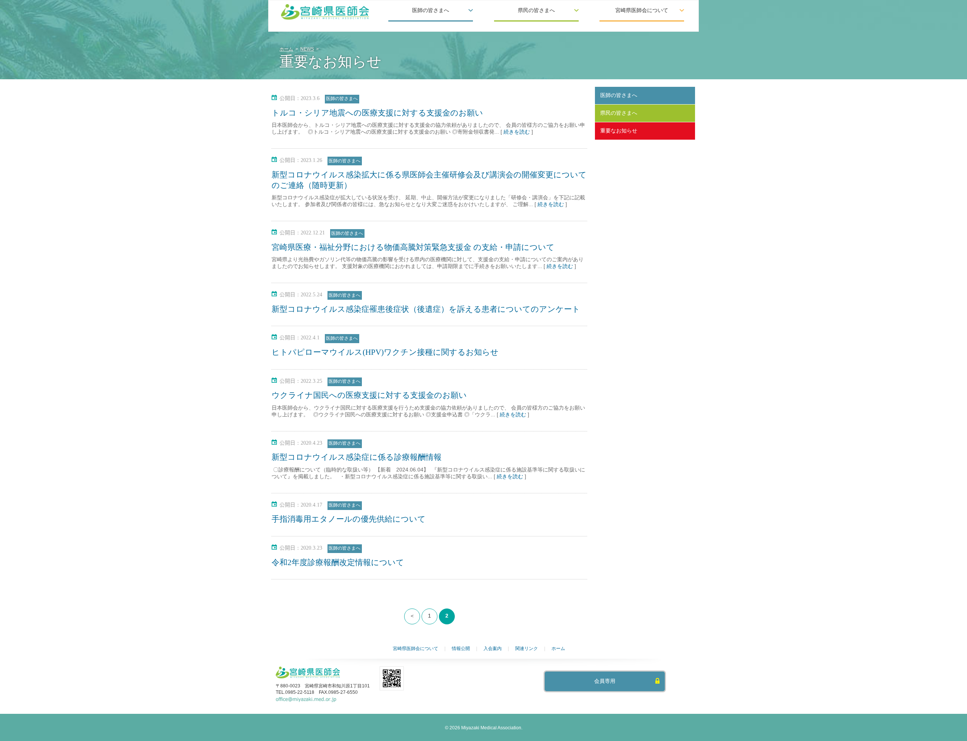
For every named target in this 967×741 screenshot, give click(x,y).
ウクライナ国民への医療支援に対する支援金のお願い (369, 395)
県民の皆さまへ (618, 113)
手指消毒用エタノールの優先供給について (349, 519)
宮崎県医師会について (415, 648)
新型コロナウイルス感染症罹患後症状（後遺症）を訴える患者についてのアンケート (426, 309)
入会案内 (493, 648)
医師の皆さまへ (342, 98)
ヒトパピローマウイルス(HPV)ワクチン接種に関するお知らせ (385, 352)
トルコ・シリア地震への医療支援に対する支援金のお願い (377, 112)
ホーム (286, 49)
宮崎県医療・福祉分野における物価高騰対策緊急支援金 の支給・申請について (413, 247)
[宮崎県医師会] (325, 12)
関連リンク (526, 648)
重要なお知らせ (618, 131)
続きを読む (517, 132)
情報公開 (461, 648)
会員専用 (604, 681)
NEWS (307, 49)
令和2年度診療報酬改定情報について (338, 562)
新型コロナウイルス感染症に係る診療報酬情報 (357, 457)
